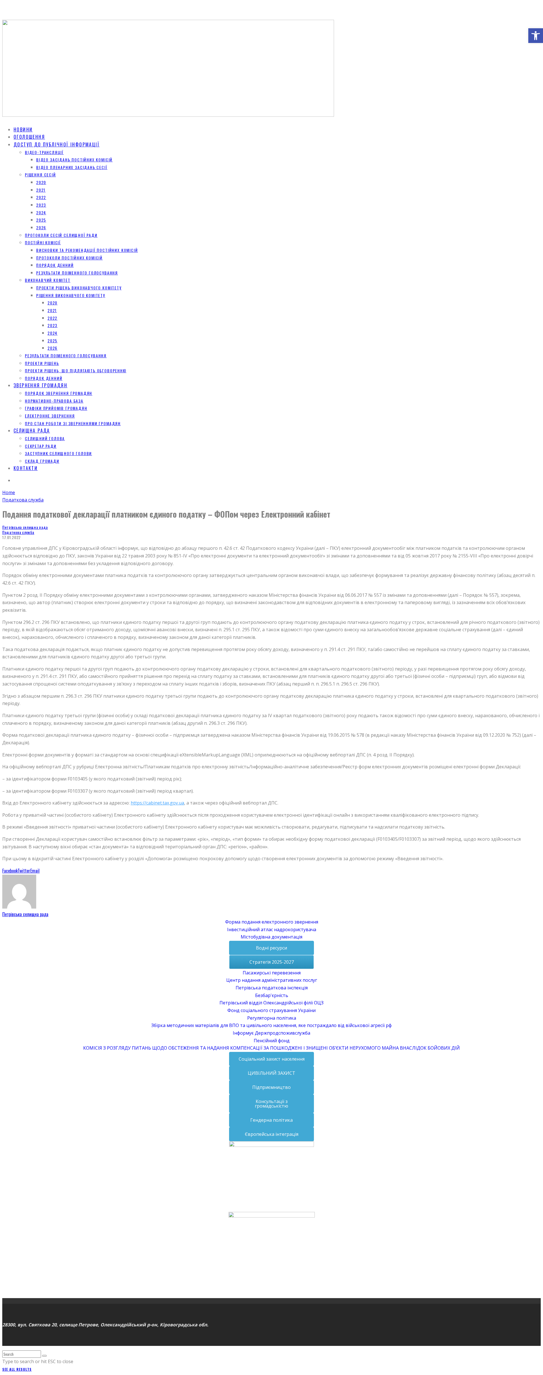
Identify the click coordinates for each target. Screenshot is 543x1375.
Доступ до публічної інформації (57, 144)
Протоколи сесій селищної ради (61, 235)
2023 (41, 205)
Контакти (26, 468)
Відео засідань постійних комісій (74, 160)
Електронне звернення (50, 416)
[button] (535, 35)
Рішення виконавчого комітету (70, 295)
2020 (41, 182)
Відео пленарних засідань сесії (71, 167)
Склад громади (42, 461)
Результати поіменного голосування (77, 273)
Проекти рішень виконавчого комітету (79, 288)
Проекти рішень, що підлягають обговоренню (75, 370)
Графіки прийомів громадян (56, 408)
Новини (23, 129)
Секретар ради (41, 446)
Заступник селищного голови (58, 453)
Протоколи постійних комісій (69, 258)
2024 (41, 212)
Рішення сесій (40, 175)
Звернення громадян (40, 385)
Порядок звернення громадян (58, 393)
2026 (41, 227)
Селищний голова (45, 438)
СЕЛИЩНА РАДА (32, 430)
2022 (41, 197)
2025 (41, 220)
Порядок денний (55, 265)
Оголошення (29, 136)
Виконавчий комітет (47, 280)
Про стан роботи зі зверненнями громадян (73, 423)
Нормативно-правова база (54, 401)
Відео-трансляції (44, 152)
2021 (41, 190)
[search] (44, 1356)
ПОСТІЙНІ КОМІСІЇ (43, 242)
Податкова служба (18, 532)
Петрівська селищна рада (25, 527)
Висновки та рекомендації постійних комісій (87, 250)
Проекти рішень (42, 363)
